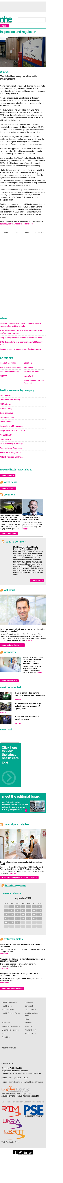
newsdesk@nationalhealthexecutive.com (26, 1082)
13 (40, 910)
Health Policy (5, 395)
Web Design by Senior (11, 1142)
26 (34, 918)
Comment (39, 232)
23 (17, 918)
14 (6, 914)
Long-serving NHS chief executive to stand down (21, 338)
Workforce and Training (10, 400)
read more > (37, 581)
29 (12, 922)
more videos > (8, 475)
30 (17, 922)
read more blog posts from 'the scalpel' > (19, 877)
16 (17, 914)
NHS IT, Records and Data (11, 457)
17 (23, 914)
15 (12, 914)
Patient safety (6, 409)
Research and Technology (11, 448)
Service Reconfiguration (10, 453)
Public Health (5, 422)
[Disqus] (23, 276)
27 (40, 918)
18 (28, 914)
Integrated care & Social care (12, 431)
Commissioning (7, 417)
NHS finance (5, 439)
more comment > (9, 533)
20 (40, 914)
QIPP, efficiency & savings (11, 444)
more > (25, 529)
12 (34, 910)
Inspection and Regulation (11, 426)
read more (4, 954)
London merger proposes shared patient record (20, 349)
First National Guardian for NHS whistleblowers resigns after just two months (20, 324)
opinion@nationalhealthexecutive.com (16, 224)
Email (16, 232)
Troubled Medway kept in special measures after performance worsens (21, 331)
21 (6, 918)
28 (6, 922)
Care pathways (6, 413)
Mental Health (6, 435)
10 (23, 910)
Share (27, 232)
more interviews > (9, 681)
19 (34, 914)
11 (29, 910)
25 (28, 918)
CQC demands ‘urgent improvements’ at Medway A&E (21, 343)
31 (6, 906)
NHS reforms (5, 404)
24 (23, 918)
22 (12, 918)
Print (6, 232)
